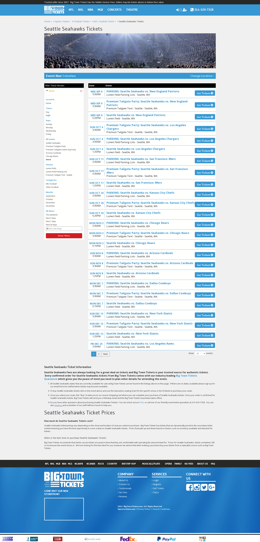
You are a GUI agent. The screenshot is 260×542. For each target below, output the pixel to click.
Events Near (61, 76)
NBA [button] (90, 9)
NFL (47, 463)
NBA (64, 463)
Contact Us (124, 484)
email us (58, 405)
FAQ (213, 463)
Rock (101, 463)
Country (112, 463)
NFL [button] (71, 9)
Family (178, 463)
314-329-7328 (204, 9)
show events (201, 353)
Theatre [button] (132, 9)
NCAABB (91, 463)
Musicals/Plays (151, 463)
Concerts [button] (114, 9)
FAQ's (156, 492)
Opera (168, 463)
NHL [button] (80, 9)
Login (156, 480)
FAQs (142, 402)
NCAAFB (79, 463)
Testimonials (125, 488)
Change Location (203, 76)
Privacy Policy (143, 509)
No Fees (189, 463)
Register (157, 484)
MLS (70, 463)
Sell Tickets (158, 488)
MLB (58, 463)
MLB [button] (100, 9)
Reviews (122, 496)
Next (105, 354)
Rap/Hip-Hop (129, 463)
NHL (52, 463)
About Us (202, 463)
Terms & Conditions (161, 509)
